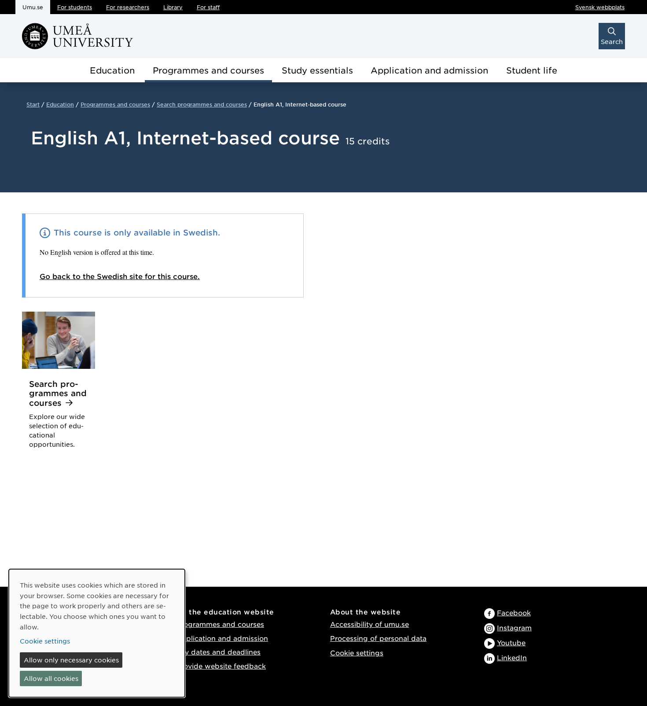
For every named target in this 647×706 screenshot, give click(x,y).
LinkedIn (512, 657)
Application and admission (429, 70)
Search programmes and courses (202, 104)
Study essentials (317, 70)
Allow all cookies (51, 678)
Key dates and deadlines (218, 651)
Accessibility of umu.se (369, 624)
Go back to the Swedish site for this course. (120, 276)
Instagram (514, 627)
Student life (531, 70)
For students (74, 7)
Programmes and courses (208, 70)
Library (173, 7)
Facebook (514, 612)
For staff (208, 7)
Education (112, 70)
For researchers (127, 7)
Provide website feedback (221, 666)
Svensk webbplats (600, 7)
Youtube (511, 642)
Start (33, 104)
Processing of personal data (378, 638)
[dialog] (97, 633)
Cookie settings (356, 652)
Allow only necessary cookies (71, 660)
